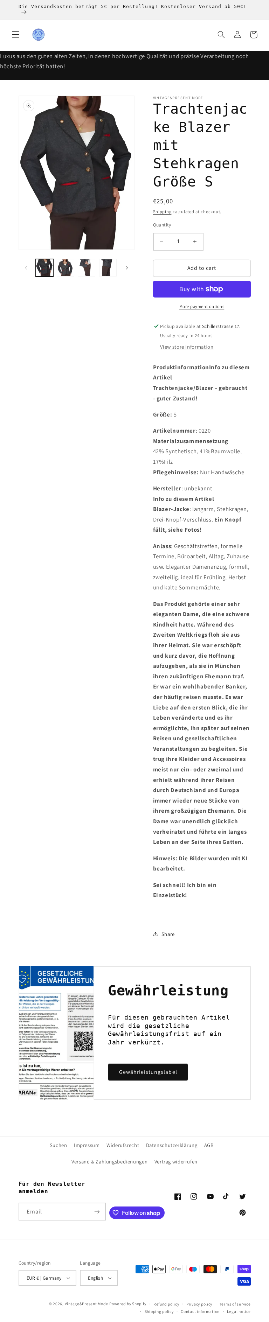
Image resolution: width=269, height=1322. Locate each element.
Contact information (200, 1311)
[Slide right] (126, 267)
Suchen (58, 1145)
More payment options (202, 306)
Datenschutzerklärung (172, 1145)
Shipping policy (159, 1311)
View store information (186, 346)
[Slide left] (26, 267)
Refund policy (166, 1304)
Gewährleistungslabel (148, 1072)
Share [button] (168, 934)
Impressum (87, 1145)
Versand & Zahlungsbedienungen (109, 1161)
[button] (15, 35)
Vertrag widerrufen (176, 1161)
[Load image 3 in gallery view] (86, 268)
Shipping (162, 212)
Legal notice (239, 1311)
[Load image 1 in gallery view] (44, 268)
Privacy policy (199, 1304)
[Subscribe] (97, 1211)
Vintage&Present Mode (86, 1303)
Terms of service (235, 1304)
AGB (209, 1145)
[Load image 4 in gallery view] (108, 268)
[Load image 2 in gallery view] (65, 268)
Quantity (162, 225)
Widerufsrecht (122, 1145)
